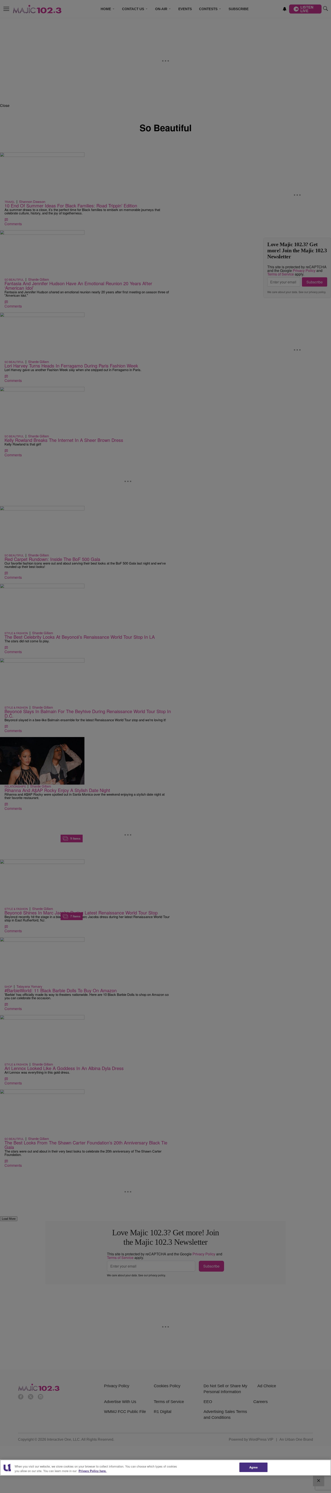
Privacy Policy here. (93, 1471)
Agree (253, 1467)
